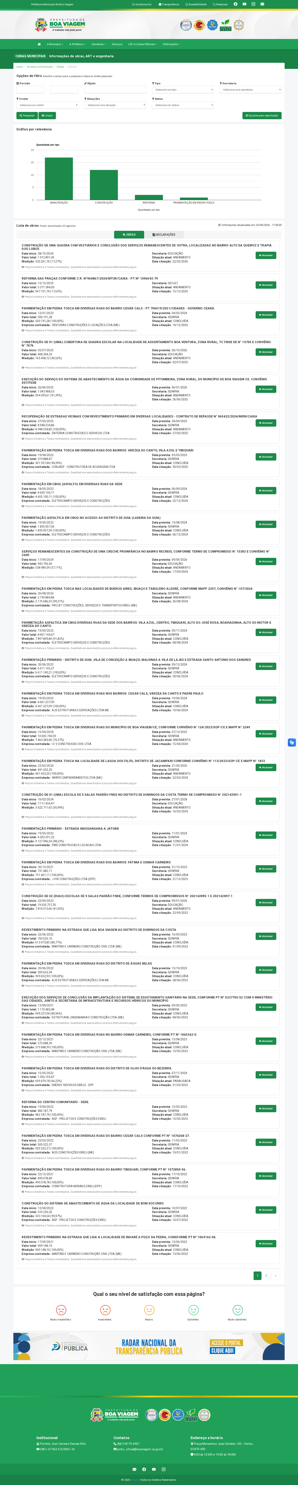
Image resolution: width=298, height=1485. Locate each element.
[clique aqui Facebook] (144, 1469)
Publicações (170, 44)
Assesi (135, 1479)
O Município (54, 44)
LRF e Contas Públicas (141, 44)
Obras (60, 66)
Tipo (157, 83)
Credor (23, 98)
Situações (93, 98)
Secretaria (98, 44)
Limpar (48, 115)
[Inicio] (39, 44)
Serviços (117, 44)
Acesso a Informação (40, 66)
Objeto (91, 83)
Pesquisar (28, 115)
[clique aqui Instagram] (163, 1469)
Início (19, 66)
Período (24, 83)
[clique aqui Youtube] (154, 1469)
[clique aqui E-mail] (134, 1469)
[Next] (275, 1275)
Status (158, 98)
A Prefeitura (76, 44)
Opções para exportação (263, 115)
